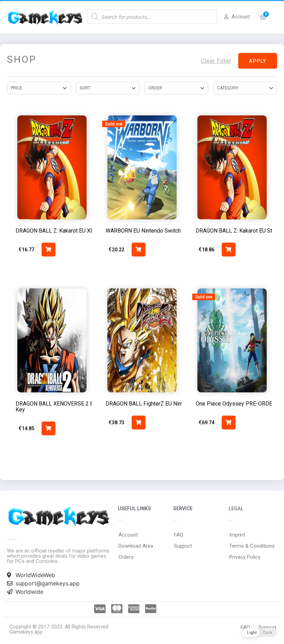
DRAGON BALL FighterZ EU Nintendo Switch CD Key (169, 403)
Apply (257, 61)
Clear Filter (216, 61)
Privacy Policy (244, 557)
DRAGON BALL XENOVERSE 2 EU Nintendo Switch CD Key (81, 406)
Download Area (135, 546)
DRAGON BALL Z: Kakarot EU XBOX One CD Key (74, 230)
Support (183, 546)
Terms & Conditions (252, 546)
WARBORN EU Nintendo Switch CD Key (153, 230)
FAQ (178, 535)
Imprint (237, 535)
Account (128, 535)
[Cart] (263, 17)
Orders (126, 557)
